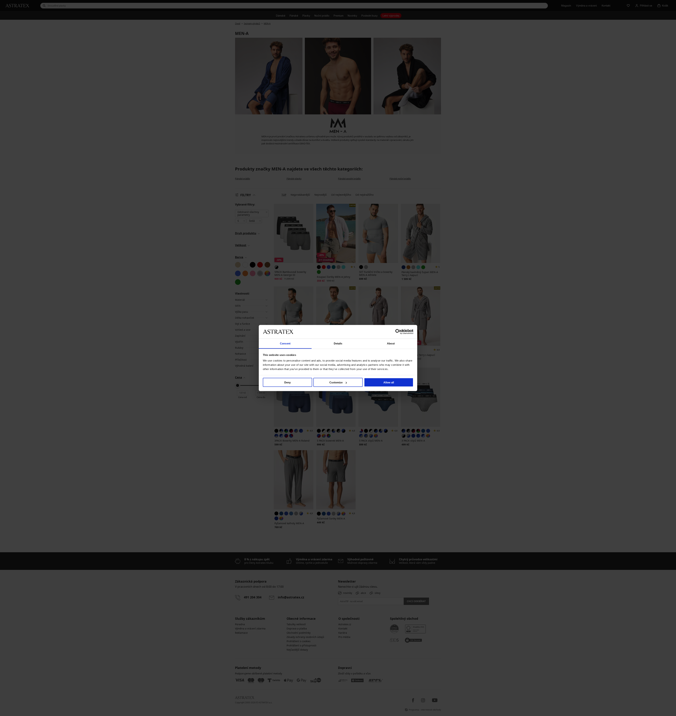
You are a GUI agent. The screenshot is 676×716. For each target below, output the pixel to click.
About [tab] (391, 343)
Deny (287, 382)
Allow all (388, 382)
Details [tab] (338, 343)
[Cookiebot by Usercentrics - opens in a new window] (398, 331)
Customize (336, 382)
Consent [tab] (285, 343)
